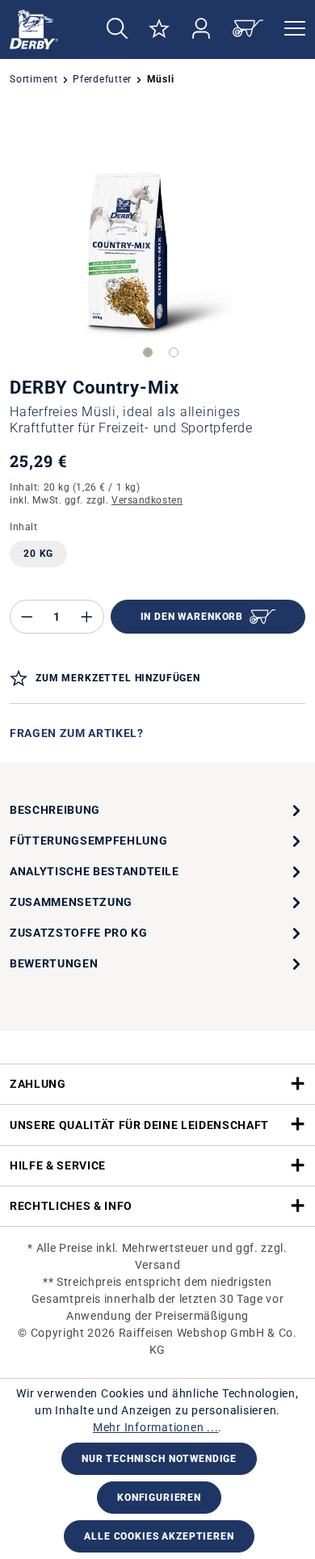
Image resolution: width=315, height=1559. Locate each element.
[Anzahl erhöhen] (87, 617)
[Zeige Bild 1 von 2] (148, 352)
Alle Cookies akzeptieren (158, 1536)
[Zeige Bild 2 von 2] (173, 352)
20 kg (38, 553)
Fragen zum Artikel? (77, 733)
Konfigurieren (159, 1497)
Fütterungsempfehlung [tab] (88, 840)
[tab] (157, 809)
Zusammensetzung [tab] (71, 901)
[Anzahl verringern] (27, 617)
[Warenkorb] (248, 29)
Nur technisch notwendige (159, 1458)
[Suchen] (117, 29)
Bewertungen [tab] (54, 963)
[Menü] (289, 29)
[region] (157, 237)
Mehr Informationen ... (156, 1427)
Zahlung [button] (38, 1083)
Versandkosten (147, 500)
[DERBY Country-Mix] (158, 237)
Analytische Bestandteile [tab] (94, 871)
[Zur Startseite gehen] (43, 29)
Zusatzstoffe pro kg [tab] (79, 932)
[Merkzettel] (159, 29)
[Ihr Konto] (201, 29)
